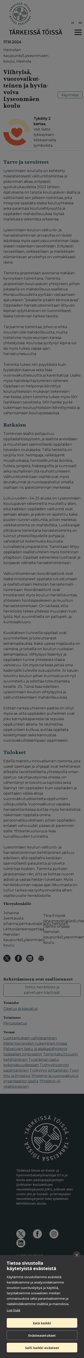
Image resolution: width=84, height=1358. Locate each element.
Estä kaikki (42, 1323)
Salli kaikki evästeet (42, 1347)
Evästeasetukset (42, 1335)
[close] (76, 1255)
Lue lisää (13, 1310)
